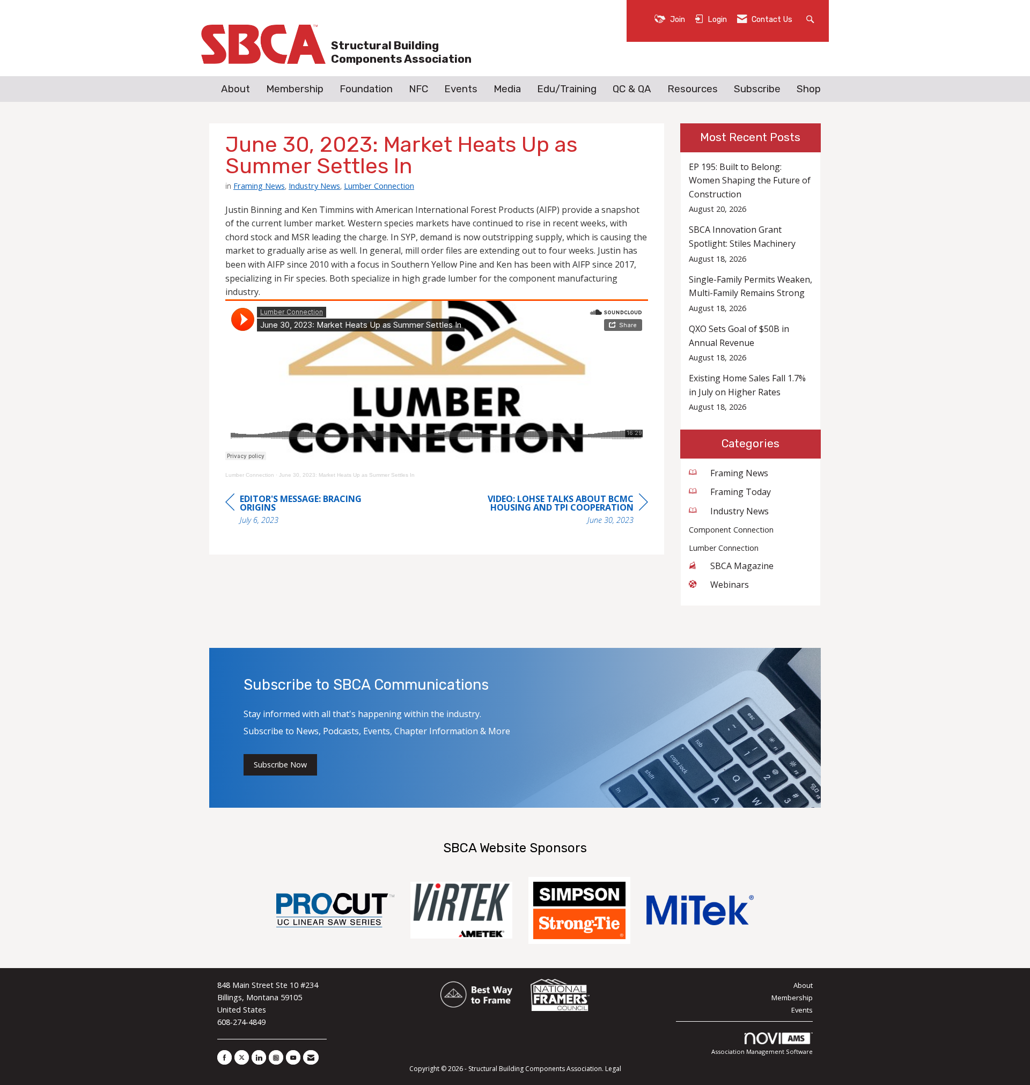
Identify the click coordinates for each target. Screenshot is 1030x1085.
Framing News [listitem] (739, 473)
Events (460, 89)
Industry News (314, 185)
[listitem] (751, 188)
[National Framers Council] (560, 995)
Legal (613, 1068)
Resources (692, 89)
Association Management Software (762, 1051)
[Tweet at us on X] (241, 1057)
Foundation (366, 89)
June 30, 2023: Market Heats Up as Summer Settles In (347, 475)
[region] (567, 511)
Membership (294, 89)
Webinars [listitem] (729, 585)
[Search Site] (811, 18)
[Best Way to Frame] (477, 995)
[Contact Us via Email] (311, 1057)
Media (507, 89)
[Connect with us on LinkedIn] (259, 1057)
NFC (418, 89)
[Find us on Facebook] (224, 1057)
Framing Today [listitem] (740, 492)
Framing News (259, 185)
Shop (809, 89)
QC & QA (632, 89)
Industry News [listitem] (739, 511)
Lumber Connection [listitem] (724, 548)
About (235, 89)
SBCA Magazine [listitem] (742, 566)
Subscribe (757, 89)
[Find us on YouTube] (293, 1057)
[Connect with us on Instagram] (276, 1057)
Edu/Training (567, 89)
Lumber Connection (379, 185)
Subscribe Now (280, 764)
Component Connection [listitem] (731, 530)
